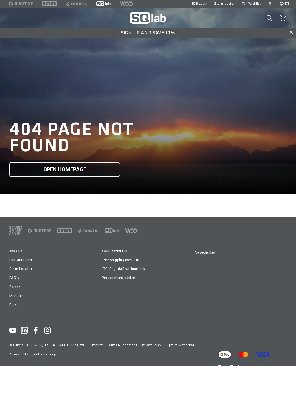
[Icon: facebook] (35, 330)
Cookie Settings (44, 354)
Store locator (224, 3)
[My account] (270, 3)
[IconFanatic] (76, 4)
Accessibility (18, 354)
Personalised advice (118, 277)
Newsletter (205, 252)
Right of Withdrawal (180, 345)
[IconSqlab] (103, 4)
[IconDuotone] (21, 4)
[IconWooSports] (126, 4)
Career (14, 286)
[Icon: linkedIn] (24, 330)
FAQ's (14, 277)
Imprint (97, 345)
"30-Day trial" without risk (123, 268)
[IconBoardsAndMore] (15, 230)
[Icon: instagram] (47, 330)
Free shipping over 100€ (122, 259)
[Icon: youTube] (12, 330)
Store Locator (20, 268)
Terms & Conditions (122, 345)
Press (13, 304)
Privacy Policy (151, 345)
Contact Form (20, 259)
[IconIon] (49, 4)
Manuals (16, 295)
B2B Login (199, 3)
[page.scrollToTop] (288, 381)
